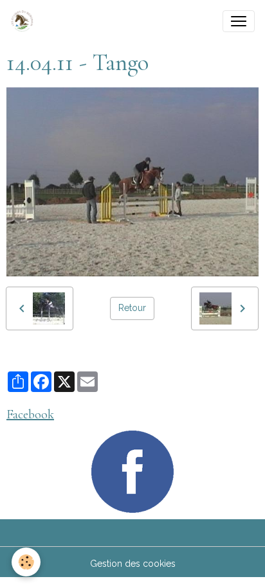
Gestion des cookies (133, 563)
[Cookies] (26, 562)
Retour (132, 308)
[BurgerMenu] (239, 21)
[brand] (24, 21)
